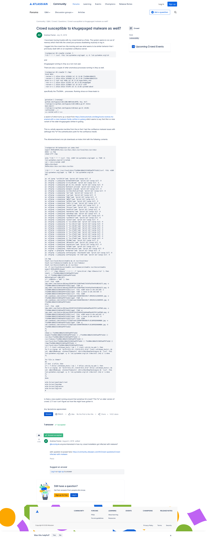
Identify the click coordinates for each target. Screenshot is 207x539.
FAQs (93, 515)
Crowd (54, 21)
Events (98, 4)
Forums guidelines (97, 518)
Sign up (172, 4)
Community (59, 4)
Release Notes (125, 4)
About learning (113, 515)
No (60, 535)
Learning (87, 4)
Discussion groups (63, 12)
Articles (81, 12)
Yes (54, 535)
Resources (111, 518)
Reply (52, 459)
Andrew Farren (50, 35)
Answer (49, 414)
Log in (161, 4)
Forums (76, 4)
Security (169, 525)
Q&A (46, 12)
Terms (159, 525)
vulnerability (134, 38)
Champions (110, 4)
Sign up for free (61, 495)
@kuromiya (54, 444)
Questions (62, 21)
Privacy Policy (148, 525)
